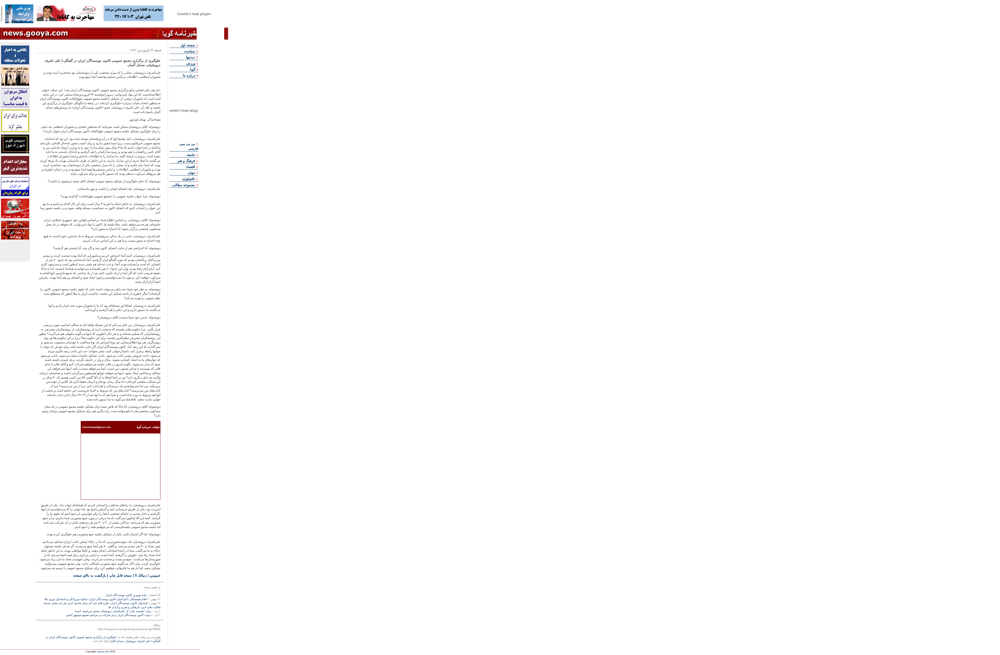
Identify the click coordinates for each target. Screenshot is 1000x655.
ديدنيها (190, 57)
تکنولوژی (188, 179)
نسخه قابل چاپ (120, 575)
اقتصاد (190, 167)
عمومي (155, 575)
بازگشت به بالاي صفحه (89, 575)
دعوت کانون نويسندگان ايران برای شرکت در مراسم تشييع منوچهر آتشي (109, 614)
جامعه (191, 155)
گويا (192, 69)
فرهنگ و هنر (186, 161)
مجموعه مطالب (183, 185)
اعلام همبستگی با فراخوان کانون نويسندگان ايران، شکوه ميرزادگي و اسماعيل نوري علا (96, 599)
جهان (191, 173)
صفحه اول (187, 45)
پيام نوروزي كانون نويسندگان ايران (126, 594)
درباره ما (189, 75)
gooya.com (103, 651)
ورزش (190, 63)
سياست (189, 51)
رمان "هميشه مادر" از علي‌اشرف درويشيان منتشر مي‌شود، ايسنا (113, 611)
